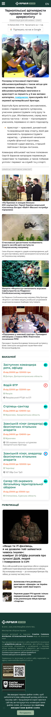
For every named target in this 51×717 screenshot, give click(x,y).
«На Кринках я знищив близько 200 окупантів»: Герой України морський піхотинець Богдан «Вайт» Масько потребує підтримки (25, 206)
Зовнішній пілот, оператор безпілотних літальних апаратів (22, 456)
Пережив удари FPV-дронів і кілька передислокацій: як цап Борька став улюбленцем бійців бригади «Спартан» (31, 597)
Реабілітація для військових (22, 20)
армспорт (27, 169)
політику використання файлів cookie (27, 706)
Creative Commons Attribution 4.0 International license (25, 635)
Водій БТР (10, 385)
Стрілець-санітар (16, 406)
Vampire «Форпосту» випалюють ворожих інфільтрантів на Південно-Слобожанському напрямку (24, 290)
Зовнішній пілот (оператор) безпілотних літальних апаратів (23, 426)
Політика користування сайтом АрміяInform (19, 652)
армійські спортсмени (12, 169)
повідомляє (22, 97)
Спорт (38, 20)
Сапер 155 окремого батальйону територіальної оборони (23, 484)
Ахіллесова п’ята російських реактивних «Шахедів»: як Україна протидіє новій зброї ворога (30, 584)
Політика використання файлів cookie (16, 654)
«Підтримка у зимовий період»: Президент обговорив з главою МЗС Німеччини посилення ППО (24, 336)
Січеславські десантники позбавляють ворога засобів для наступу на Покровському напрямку (22, 244)
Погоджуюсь (25, 713)
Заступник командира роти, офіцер (19, 366)
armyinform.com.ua (13, 644)
